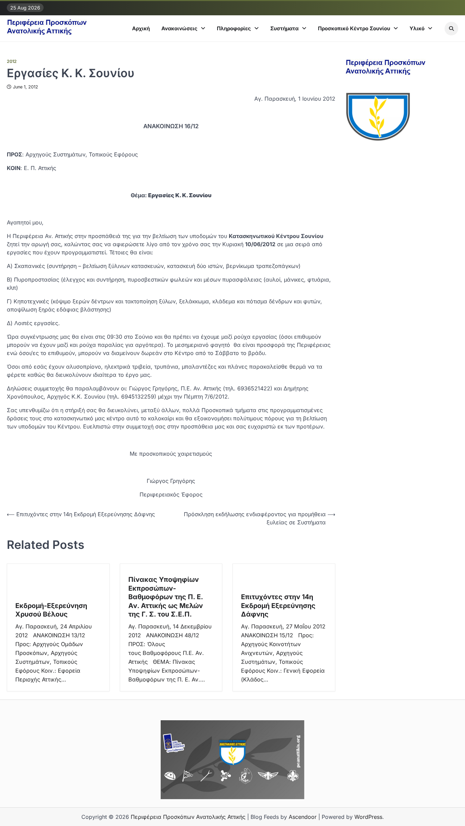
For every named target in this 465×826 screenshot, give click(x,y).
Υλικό (417, 28)
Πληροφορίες (234, 28)
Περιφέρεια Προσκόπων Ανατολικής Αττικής (188, 816)
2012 (12, 61)
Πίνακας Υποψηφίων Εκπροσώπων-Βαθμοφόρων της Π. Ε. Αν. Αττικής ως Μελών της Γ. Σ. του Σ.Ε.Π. (165, 596)
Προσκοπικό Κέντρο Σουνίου (354, 28)
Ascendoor (303, 816)
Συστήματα (284, 28)
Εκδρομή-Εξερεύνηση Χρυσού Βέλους (51, 610)
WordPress (368, 816)
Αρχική (141, 28)
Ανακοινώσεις (179, 28)
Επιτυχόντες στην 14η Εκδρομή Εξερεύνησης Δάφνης (278, 605)
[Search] (451, 28)
